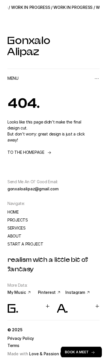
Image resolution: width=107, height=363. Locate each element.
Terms (13, 345)
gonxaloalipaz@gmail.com (32, 188)
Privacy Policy (21, 338)
